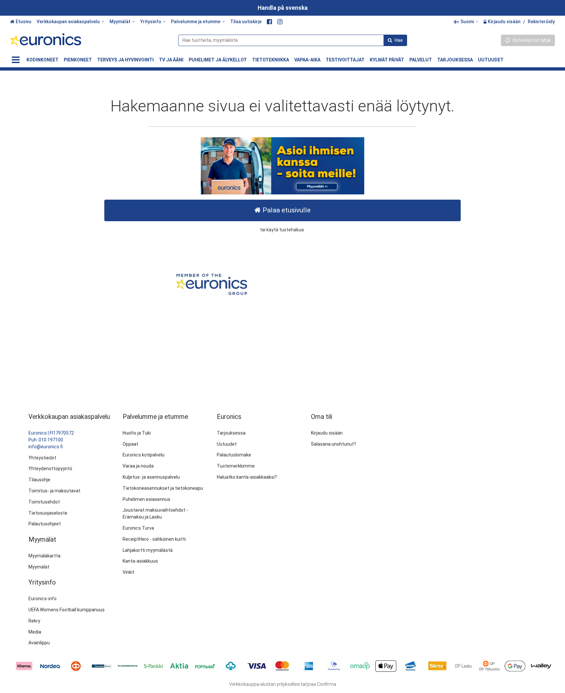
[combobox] (292, 40)
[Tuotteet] (16, 60)
